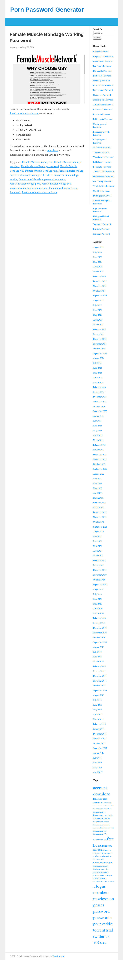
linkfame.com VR (99, 881)
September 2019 (100, 642)
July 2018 (97, 700)
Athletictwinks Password (103, 171)
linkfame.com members (100, 866)
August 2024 (98, 358)
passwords (102, 917)
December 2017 (99, 733)
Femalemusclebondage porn (25, 183)
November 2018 (99, 680)
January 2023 (99, 449)
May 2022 (97, 488)
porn (97, 924)
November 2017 (99, 738)
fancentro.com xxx (99, 839)
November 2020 (99, 574)
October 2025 (99, 290)
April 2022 (97, 493)
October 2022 (99, 464)
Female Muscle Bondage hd (37, 162)
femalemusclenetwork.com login (39, 192)
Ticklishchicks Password (103, 186)
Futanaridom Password (103, 90)
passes (98, 905)
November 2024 (99, 343)
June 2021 (97, 541)
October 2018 (99, 685)
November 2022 (99, 459)
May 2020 (97, 603)
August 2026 (98, 247)
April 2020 (97, 608)
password (101, 911)
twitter (99, 936)
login (100, 886)
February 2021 (99, 560)
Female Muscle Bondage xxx (41, 170)
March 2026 (98, 271)
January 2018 (99, 728)
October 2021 (99, 521)
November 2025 (99, 286)
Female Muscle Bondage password (40, 166)
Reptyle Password (100, 51)
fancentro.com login (103, 815)
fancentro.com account (100, 800)
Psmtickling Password (102, 181)
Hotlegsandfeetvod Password (101, 218)
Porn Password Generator (47, 9)
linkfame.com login (102, 862)
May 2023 (97, 430)
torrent (99, 930)
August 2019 (98, 647)
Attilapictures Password (103, 104)
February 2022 (99, 502)
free (110, 839)
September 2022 (100, 468)
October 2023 (99, 406)
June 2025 (97, 310)
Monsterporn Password (103, 99)
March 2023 (98, 440)
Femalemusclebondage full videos (33, 175)
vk (107, 936)
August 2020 (98, 589)
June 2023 (97, 425)
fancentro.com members (101, 818)
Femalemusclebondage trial (56, 183)
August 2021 (98, 531)
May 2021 (97, 545)
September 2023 (100, 411)
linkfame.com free (107, 853)
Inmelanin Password (101, 114)
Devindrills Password (102, 70)
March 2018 (98, 719)
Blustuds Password (101, 229)
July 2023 (97, 420)
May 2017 (97, 767)
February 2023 (99, 444)
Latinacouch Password (102, 109)
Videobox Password (101, 152)
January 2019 (99, 671)
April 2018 (97, 714)
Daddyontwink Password (103, 176)
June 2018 (97, 704)
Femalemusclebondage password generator (42, 179)
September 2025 (100, 295)
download (102, 794)
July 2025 (97, 305)
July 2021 (97, 536)
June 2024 (97, 367)
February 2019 (99, 666)
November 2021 (99, 517)
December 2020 (99, 569)
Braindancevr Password (103, 85)
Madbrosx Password (102, 147)
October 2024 (99, 348)
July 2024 (97, 363)
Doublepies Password (102, 195)
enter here (52, 150)
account (100, 787)
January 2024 (99, 391)
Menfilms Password (101, 190)
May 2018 (97, 709)
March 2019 (98, 661)
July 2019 (97, 651)
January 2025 (99, 334)
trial (109, 930)
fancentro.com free (107, 806)
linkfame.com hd (98, 859)
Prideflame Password (102, 161)
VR (96, 942)
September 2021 (100, 526)
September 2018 (100, 690)
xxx (103, 942)
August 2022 (98, 473)
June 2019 (97, 656)
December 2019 (99, 627)
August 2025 (98, 300)
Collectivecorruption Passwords (102, 202)
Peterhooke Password (102, 66)
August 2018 (98, 695)
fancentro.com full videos (102, 809)
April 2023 (97, 435)
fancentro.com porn (107, 828)
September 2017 (100, 748)
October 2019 (99, 637)
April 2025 (97, 319)
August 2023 (98, 415)
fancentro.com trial (99, 831)
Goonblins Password (102, 94)
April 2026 (97, 266)
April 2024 (97, 377)
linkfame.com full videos (102, 856)
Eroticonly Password (102, 75)
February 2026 (99, 276)
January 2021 (99, 565)
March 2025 (98, 324)
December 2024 (99, 339)
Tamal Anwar (58, 956)
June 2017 (97, 762)
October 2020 (99, 579)
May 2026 (97, 261)
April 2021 (97, 550)
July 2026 (97, 252)
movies (99, 898)
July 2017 (97, 757)
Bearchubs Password (102, 166)
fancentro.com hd (99, 812)
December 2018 (99, 675)
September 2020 (100, 584)
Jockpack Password (101, 233)
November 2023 (99, 401)
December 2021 (99, 512)
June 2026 (97, 257)
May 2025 (97, 314)
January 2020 (99, 622)
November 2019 (99, 632)
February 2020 (99, 618)
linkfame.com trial (99, 878)
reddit (107, 924)
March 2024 (98, 382)
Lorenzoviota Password (103, 61)
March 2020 (98, 613)
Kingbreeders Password (103, 56)
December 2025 (99, 281)
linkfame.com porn (106, 875)
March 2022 (98, 497)
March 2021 (98, 555)
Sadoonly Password (101, 80)
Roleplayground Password (99, 141)
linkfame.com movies (100, 869)
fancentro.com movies (101, 821)
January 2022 (99, 507)
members (101, 892)
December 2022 (99, 454)
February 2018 (99, 724)
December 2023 (99, 396)
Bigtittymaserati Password (100, 210)
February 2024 (99, 387)
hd (95, 845)
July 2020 (97, 594)
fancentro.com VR (99, 834)
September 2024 (100, 353)
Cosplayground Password (99, 125)
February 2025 (99, 329)
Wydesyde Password (102, 224)
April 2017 (97, 772)
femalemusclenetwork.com (24, 113)
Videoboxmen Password (103, 157)
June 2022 (97, 483)
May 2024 (97, 372)
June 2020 (97, 598)
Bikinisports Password (102, 119)
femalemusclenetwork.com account (29, 188)
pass (110, 898)
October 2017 (99, 743)
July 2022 (97, 478)
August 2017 (98, 753)
